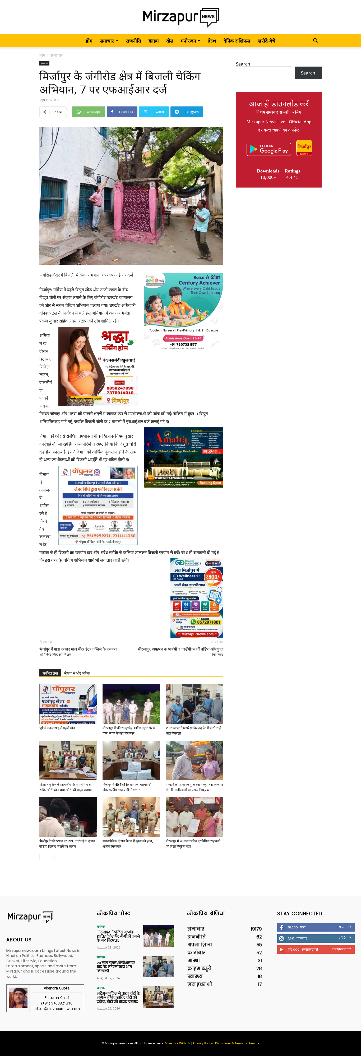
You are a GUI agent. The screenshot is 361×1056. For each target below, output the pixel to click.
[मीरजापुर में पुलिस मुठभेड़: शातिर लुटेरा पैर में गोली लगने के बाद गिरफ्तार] (131, 704)
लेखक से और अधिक (77, 673)
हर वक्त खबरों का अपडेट (278, 130)
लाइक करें (344, 927)
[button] (315, 41)
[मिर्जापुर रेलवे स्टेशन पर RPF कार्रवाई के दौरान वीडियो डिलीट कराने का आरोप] (68, 817)
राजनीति (133, 41)
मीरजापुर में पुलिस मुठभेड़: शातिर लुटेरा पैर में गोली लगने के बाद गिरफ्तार (118, 936)
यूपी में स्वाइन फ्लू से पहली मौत (57, 728)
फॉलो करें (345, 938)
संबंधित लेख (50, 673)
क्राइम (154, 41)
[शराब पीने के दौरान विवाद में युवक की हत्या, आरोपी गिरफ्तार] (131, 817)
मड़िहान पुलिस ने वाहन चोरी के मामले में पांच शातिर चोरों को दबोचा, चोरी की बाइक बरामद (118, 997)
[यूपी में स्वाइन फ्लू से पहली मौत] (68, 704)
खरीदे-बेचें (266, 41)
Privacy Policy (203, 1043)
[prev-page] (42, 857)
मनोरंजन (188, 41)
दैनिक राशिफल (237, 41)
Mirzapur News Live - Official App (279, 122)
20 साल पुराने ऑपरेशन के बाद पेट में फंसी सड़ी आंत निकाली (116, 967)
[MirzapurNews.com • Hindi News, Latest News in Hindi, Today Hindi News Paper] (180, 17)
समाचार (107, 41)
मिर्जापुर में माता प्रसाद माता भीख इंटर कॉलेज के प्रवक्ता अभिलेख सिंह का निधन (78, 652)
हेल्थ (212, 41)
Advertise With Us (177, 1043)
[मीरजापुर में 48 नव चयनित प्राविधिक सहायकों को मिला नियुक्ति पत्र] (194, 817)
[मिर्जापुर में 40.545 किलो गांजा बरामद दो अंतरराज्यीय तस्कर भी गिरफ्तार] (131, 760)
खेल (169, 41)
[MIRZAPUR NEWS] (45, 917)
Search (243, 64)
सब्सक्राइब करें (341, 949)
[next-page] (51, 857)
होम (89, 41)
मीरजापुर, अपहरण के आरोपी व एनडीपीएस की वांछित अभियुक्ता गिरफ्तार (180, 652)
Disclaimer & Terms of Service (237, 1043)
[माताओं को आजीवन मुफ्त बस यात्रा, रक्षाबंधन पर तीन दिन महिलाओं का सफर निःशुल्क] (194, 760)
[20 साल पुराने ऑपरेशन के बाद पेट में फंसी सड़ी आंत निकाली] (194, 704)
